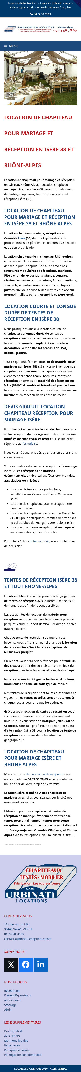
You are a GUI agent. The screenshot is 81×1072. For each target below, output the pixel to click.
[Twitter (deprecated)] (11, 964)
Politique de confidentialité (23, 1055)
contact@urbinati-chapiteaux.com (27, 939)
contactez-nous (38, 541)
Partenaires (12, 1045)
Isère (21, 238)
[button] (10, 46)
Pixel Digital (58, 1068)
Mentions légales (16, 1040)
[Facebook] (26, 964)
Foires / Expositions (17, 995)
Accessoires (12, 1000)
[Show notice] (77, 4)
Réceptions (12, 991)
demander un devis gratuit (45, 774)
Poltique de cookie (16, 1050)
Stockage (10, 1005)
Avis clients (12, 1036)
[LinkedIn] (40, 964)
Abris (7, 1010)
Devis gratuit (13, 1031)
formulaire (29, 444)
